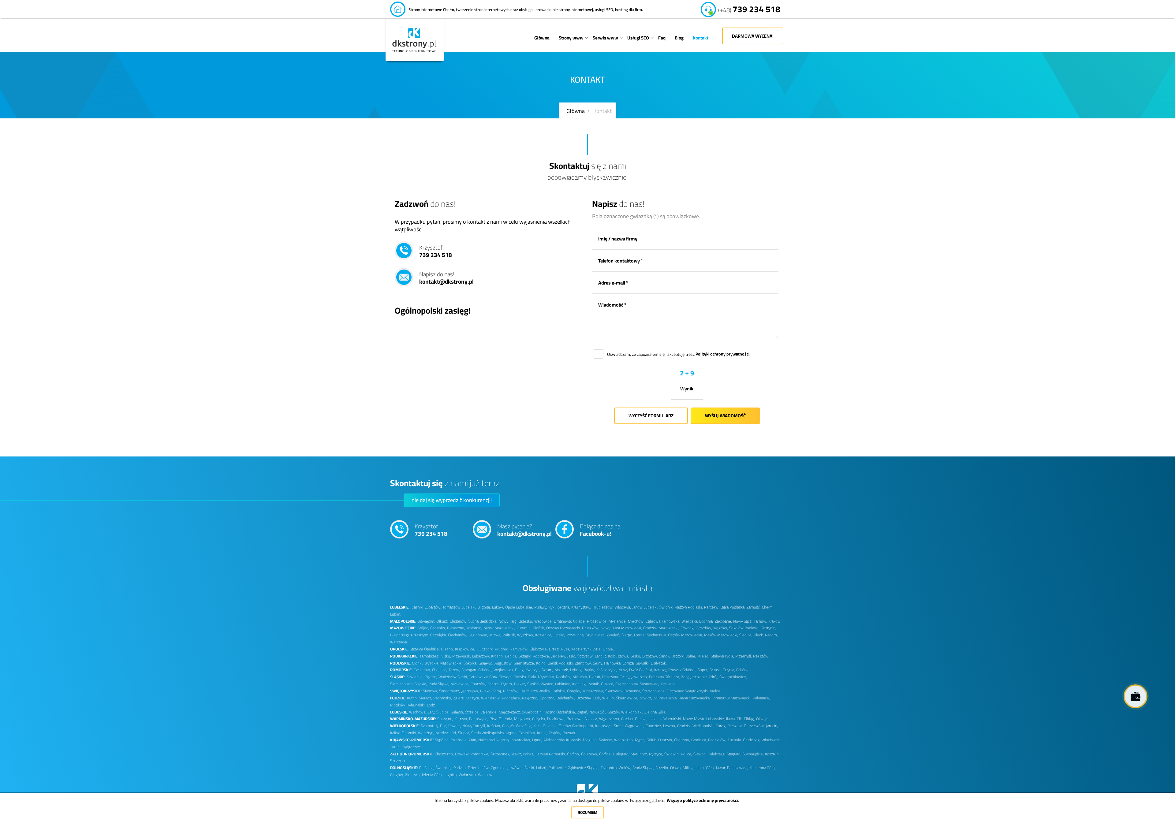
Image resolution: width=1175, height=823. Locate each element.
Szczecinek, (500, 754)
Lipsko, (559, 635)
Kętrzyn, (461, 719)
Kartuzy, (660, 670)
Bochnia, (706, 621)
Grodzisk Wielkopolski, (695, 726)
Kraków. (774, 621)
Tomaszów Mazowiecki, (732, 698)
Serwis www (605, 37)
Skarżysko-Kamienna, (623, 691)
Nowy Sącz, (742, 621)
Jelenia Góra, (432, 775)
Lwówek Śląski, (522, 768)
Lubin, (700, 768)
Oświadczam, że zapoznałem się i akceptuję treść (678, 354)
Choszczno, (444, 754)
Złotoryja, (412, 775)
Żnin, (473, 740)
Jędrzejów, (470, 691)
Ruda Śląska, (438, 684)
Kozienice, (543, 635)
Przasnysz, (420, 635)
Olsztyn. (762, 719)
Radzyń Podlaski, (689, 607)
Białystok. (658, 663)
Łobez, (528, 754)
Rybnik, (594, 684)
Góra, (710, 768)
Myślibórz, (639, 754)
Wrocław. (485, 775)
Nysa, (565, 649)
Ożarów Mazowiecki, (563, 628)
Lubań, (541, 768)
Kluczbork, (485, 649)
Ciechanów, (457, 635)
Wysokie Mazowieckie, (443, 663)
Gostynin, (768, 628)
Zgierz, (458, 698)
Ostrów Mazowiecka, (685, 635)
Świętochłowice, (733, 677)
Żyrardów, (704, 628)
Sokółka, (470, 663)
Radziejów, (717, 740)
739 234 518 (749, 6)
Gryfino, (573, 754)
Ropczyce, (541, 656)
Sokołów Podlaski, (744, 628)
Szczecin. (397, 761)
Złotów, (555, 733)
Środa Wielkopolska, (488, 733)
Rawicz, (454, 726)
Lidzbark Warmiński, (665, 719)
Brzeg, (554, 649)
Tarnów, (760, 621)
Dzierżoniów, (479, 768)
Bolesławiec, (737, 768)
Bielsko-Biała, (525, 677)
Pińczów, (510, 691)
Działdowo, (556, 719)
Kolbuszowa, (618, 656)
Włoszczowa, (593, 691)
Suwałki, (643, 663)
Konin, (542, 733)
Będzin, (431, 677)
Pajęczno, (530, 698)
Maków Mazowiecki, (721, 635)
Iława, (731, 719)
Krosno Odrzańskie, (560, 712)
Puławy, (540, 607)
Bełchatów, (566, 698)
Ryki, (552, 607)
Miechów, (636, 621)
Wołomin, (474, 628)
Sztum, (547, 670)
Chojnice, (439, 670)
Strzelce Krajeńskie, (481, 712)
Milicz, (688, 768)
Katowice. (668, 684)
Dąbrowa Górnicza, (664, 677)
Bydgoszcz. (411, 747)
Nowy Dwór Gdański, (635, 670)
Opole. (608, 649)
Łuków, (498, 607)
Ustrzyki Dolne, (683, 656)
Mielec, (703, 656)
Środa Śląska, (643, 768)
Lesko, (635, 656)
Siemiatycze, (524, 663)
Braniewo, (575, 719)
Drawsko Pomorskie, (472, 754)
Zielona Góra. (655, 712)
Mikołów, (580, 677)
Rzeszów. (761, 656)
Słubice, (442, 712)
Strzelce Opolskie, (425, 649)
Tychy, (625, 677)
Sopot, (703, 670)
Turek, (721, 726)
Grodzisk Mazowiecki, (661, 628)
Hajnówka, (612, 663)
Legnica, (450, 775)
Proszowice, (597, 621)
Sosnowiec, (649, 684)
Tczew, (454, 670)
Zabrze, (493, 684)
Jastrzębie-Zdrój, (704, 677)
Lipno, (537, 740)
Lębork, (576, 670)
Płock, (759, 635)
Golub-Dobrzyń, (660, 740)
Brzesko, (526, 621)
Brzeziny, (583, 698)
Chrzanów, (458, 621)
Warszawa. (399, 642)
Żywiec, (547, 684)
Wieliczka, (689, 621)
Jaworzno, (639, 677)
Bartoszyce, (478, 719)
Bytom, (507, 684)
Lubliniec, (563, 684)
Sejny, (598, 663)
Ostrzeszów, (754, 726)
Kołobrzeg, (717, 754)
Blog (679, 37)
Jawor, (721, 768)
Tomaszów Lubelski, (459, 607)
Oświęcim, (426, 621)
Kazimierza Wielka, (535, 691)
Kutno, (412, 698)
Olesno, (447, 649)
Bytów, (589, 670)
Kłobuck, (579, 684)
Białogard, (621, 754)
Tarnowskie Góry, (483, 677)
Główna (542, 37)
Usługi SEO (638, 37)
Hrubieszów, (603, 607)
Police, (686, 754)
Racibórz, (563, 677)
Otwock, (687, 628)
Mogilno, (590, 740)
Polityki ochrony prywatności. (723, 354)
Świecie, (606, 740)
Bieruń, (595, 677)
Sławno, (700, 754)
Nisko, (446, 656)
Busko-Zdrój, (491, 691)
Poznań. (569, 733)
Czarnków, (527, 733)
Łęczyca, (473, 698)
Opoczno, (547, 698)
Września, (524, 726)
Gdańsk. (742, 670)
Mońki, (417, 663)
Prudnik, (502, 649)
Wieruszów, (491, 698)
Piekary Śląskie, (527, 684)
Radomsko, (442, 698)
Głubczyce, (539, 649)
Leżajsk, (525, 656)
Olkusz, (442, 621)
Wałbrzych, (468, 775)
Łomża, (629, 663)
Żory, (685, 677)
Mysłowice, (459, 684)
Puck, (519, 670)
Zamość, (754, 607)
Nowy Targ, (507, 621)
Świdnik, (666, 607)
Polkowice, (557, 768)
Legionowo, (478, 635)
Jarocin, (772, 726)
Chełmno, (682, 740)
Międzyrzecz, (510, 712)
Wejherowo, (504, 670)
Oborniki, (409, 733)
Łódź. (431, 705)
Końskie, (559, 691)
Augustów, (503, 663)
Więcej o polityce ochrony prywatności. (703, 800)
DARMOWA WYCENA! (753, 36)
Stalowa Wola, (722, 656)
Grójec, (423, 628)
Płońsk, (539, 628)
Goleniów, (589, 754)
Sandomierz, (449, 691)
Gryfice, (605, 754)
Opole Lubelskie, (519, 607)
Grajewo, (486, 663)
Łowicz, (646, 698)
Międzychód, (446, 733)
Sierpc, (627, 635)
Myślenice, (618, 621)
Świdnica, (443, 768)
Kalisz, (395, 733)
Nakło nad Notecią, (493, 740)
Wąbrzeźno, (624, 740)
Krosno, (497, 656)
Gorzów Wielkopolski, (625, 712)
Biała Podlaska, (733, 607)
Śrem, (619, 726)
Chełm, (768, 607)
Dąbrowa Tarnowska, (663, 621)
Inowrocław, (521, 740)
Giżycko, (539, 719)
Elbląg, (749, 719)
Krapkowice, (465, 649)
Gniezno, (550, 726)
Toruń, (395, 747)
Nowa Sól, (597, 712)
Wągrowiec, (634, 726)
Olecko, (641, 719)
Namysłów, (519, 649)
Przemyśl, (743, 656)
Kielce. (715, 691)
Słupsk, (716, 670)
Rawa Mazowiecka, (695, 698)
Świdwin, (672, 754)
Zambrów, (583, 663)
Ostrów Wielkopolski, (576, 726)
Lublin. (395, 614)
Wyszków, (525, 635)
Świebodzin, (532, 712)
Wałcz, (516, 754)
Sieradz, (425, 698)
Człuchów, (422, 670)
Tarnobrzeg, (429, 656)
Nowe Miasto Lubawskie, (704, 719)
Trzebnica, (609, 768)
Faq (662, 37)
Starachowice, (654, 691)
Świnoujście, (753, 754)
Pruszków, (590, 628)
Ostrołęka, (438, 635)
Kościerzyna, (606, 670)
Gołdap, (627, 719)
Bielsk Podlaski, (561, 663)
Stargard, (734, 754)
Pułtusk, (509, 635)
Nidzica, (591, 719)
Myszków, (546, 677)
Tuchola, (735, 740)
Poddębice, (511, 698)
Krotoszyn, (604, 726)
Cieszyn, (506, 677)
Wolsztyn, (426, 733)
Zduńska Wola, (665, 698)
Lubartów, (433, 607)
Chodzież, (654, 726)
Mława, (495, 635)
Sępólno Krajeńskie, (451, 740)
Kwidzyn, (532, 670)
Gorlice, (579, 621)
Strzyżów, (585, 656)
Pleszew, (735, 726)
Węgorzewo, (609, 719)
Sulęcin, (457, 712)
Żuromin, (524, 628)
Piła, (443, 726)
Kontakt (700, 37)
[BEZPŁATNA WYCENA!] (1135, 696)
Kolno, (541, 663)
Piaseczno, (456, 628)
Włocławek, (771, 740)
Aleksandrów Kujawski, (562, 740)
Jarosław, (558, 656)
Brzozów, (650, 656)
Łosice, (640, 635)
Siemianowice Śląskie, (408, 684)
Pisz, (494, 719)
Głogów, (397, 775)
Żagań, (582, 712)
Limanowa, (563, 621)
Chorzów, (478, 684)
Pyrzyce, (656, 754)
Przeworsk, (461, 656)
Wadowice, (543, 621)
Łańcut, (601, 656)
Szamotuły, (430, 726)
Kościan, (494, 726)
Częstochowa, (627, 684)
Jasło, (571, 656)
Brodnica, (699, 740)
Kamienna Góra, (762, 768)
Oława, (675, 768)
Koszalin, (772, 754)
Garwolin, (438, 628)
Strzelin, (662, 768)
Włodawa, (623, 607)
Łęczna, (564, 607)
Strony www (571, 37)
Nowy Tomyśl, (474, 726)
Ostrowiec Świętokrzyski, (688, 691)
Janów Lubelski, (645, 607)
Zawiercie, (414, 677)
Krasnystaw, (581, 607)
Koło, (537, 726)
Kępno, (511, 733)
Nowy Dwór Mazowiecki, (621, 628)
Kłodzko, (460, 768)
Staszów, (430, 691)
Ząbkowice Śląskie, (583, 768)
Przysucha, (575, 635)
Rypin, (640, 740)
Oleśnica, (426, 768)
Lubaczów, (481, 656)
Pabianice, (761, 698)
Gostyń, (508, 726)
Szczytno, (445, 719)
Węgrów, (720, 628)
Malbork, (561, 670)
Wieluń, (608, 698)
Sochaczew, (657, 635)
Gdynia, (729, 670)
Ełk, (740, 719)
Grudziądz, (751, 740)
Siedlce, (745, 635)
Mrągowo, (522, 719)
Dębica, (511, 656)
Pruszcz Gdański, (682, 670)
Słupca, (464, 733)
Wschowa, (417, 712)
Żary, (431, 712)
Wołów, (625, 768)
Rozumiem (587, 812)
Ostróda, (506, 719)
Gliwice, (607, 684)
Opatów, (574, 691)
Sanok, (664, 656)
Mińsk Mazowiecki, (499, 628)
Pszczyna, (610, 677)
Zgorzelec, (499, 768)
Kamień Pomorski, (550, 754)
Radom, (771, 635)
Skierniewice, (627, 698)
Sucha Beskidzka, (482, 621)
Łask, (597, 698)
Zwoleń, (613, 635)
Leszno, (669, 726)
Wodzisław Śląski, (453, 677)
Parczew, (711, 607)
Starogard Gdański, (476, 670)
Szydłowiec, (596, 635)
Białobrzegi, (400, 635)
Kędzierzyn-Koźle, (586, 649)
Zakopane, (723, 621)
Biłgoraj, (484, 607)
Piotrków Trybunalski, (408, 705)
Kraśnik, (417, 607)
